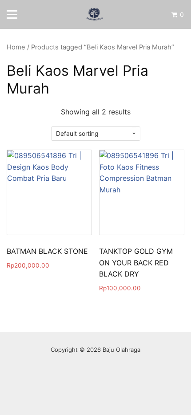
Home (16, 47)
